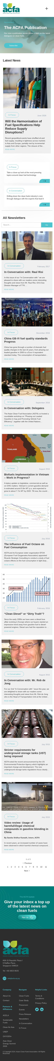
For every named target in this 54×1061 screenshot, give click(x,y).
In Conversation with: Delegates (24, 408)
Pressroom (23, 1005)
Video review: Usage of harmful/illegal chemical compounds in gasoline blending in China (26, 827)
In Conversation (25, 1023)
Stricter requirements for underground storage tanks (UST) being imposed (25, 753)
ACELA (6, 1015)
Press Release (25, 1014)
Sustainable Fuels (8, 1021)
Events (22, 1010)
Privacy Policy (41, 1003)
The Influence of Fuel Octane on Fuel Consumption (24, 546)
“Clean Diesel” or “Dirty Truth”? (24, 613)
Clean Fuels (24, 996)
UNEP (5, 1032)
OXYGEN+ (7, 1036)
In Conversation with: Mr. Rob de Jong (24, 682)
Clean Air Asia (8, 1027)
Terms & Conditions (39, 997)
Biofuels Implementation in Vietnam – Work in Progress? (26, 476)
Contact (6, 1000)
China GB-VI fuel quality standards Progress (26, 340)
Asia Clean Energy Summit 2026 (9, 1043)
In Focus (22, 1028)
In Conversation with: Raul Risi (23, 272)
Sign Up (25, 917)
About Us (6, 996)
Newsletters (24, 1019)
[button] (46, 8)
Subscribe (13, 45)
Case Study (24, 1000)
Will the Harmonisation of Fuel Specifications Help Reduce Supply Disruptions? (23, 126)
